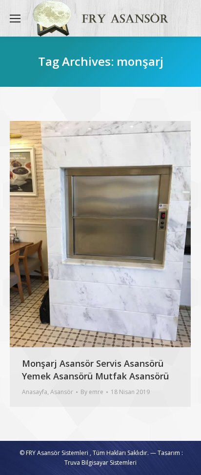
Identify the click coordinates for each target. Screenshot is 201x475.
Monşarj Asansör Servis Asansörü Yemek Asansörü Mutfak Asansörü (95, 369)
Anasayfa (34, 392)
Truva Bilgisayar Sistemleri (100, 462)
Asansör (61, 392)
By (91, 392)
